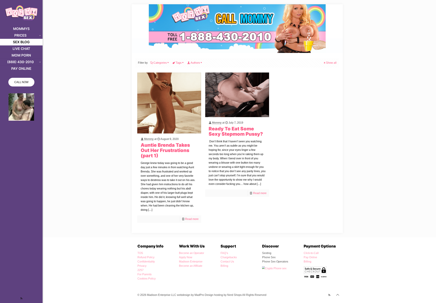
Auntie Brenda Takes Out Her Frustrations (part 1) (165, 150)
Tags (179, 62)
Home (301, 45)
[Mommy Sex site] (21, 13)
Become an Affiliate (190, 265)
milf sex (336, 45)
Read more (192, 219)
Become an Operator (191, 253)
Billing (224, 265)
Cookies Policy (146, 278)
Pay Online (310, 257)
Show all (331, 62)
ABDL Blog (318, 45)
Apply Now (185, 257)
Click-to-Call (311, 253)
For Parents (144, 274)
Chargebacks (229, 257)
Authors (195, 62)
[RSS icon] (21, 298)
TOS (140, 253)
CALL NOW (21, 82)
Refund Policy (145, 257)
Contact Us (227, 261)
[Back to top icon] (337, 294)
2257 (140, 270)
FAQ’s (224, 253)
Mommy (149, 139)
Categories (160, 62)
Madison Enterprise (191, 261)
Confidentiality (146, 261)
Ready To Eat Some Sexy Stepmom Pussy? (236, 131)
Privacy (141, 265)
